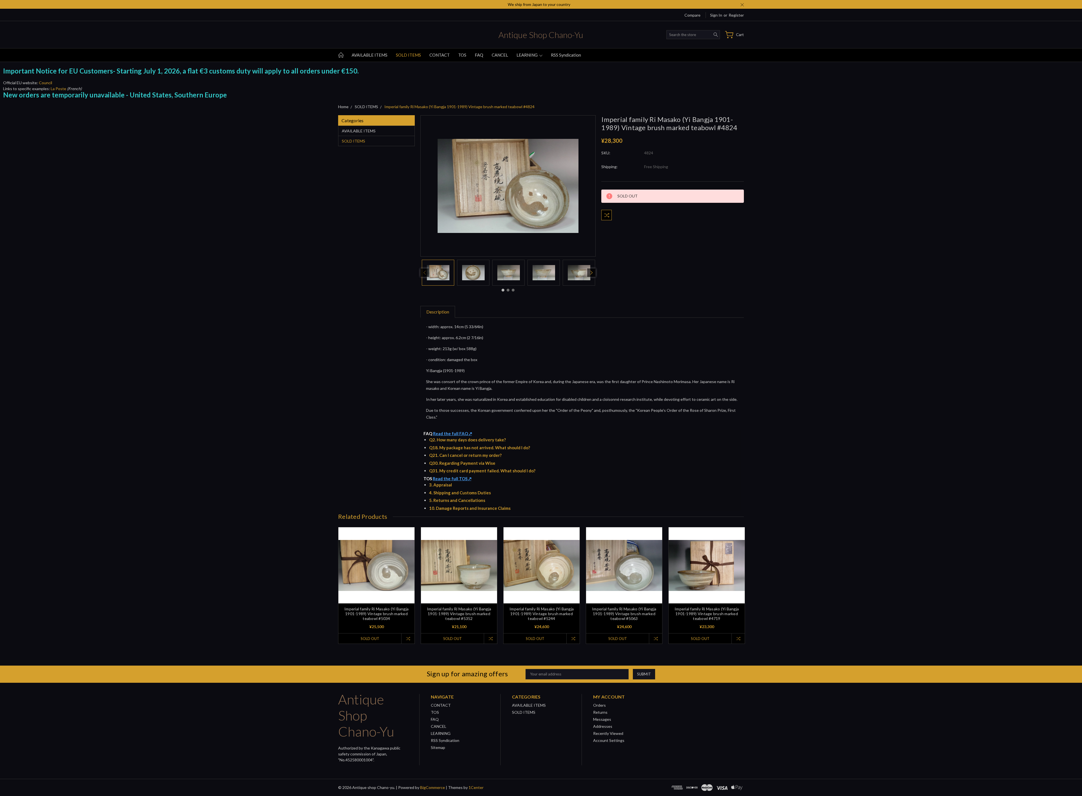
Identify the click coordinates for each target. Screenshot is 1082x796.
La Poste (58, 88)
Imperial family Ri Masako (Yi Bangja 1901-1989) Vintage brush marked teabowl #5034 (376, 613)
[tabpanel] (438, 273)
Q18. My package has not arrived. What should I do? (479, 447)
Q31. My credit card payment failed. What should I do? (482, 470)
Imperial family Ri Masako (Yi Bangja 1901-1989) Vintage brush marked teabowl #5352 (459, 613)
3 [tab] (513, 290)
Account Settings (608, 740)
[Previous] (424, 272)
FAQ (479, 54)
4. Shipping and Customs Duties (460, 492)
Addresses (602, 726)
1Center (476, 787)
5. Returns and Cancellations (457, 500)
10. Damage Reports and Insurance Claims (470, 508)
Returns (600, 712)
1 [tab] (503, 290)
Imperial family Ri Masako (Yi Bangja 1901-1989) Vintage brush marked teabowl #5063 (624, 613)
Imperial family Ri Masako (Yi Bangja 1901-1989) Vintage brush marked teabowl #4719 (707, 613)
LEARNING (527, 54)
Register (736, 15)
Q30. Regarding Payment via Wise (462, 463)
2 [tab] (508, 290)
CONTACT (439, 54)
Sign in (716, 15)
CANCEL (500, 54)
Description (437, 311)
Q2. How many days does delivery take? (467, 439)
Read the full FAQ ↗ (452, 433)
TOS (462, 54)
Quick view (376, 581)
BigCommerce (432, 787)
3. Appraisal (440, 484)
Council (45, 82)
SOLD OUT (370, 638)
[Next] (591, 272)
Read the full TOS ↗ (452, 478)
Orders (599, 705)
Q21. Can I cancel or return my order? (465, 455)
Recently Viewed (608, 733)
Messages (602, 719)
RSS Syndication (566, 54)
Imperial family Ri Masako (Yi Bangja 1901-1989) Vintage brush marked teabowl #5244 (541, 613)
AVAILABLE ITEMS (369, 54)
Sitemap (438, 747)
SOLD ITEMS (408, 54)
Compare (692, 15)
